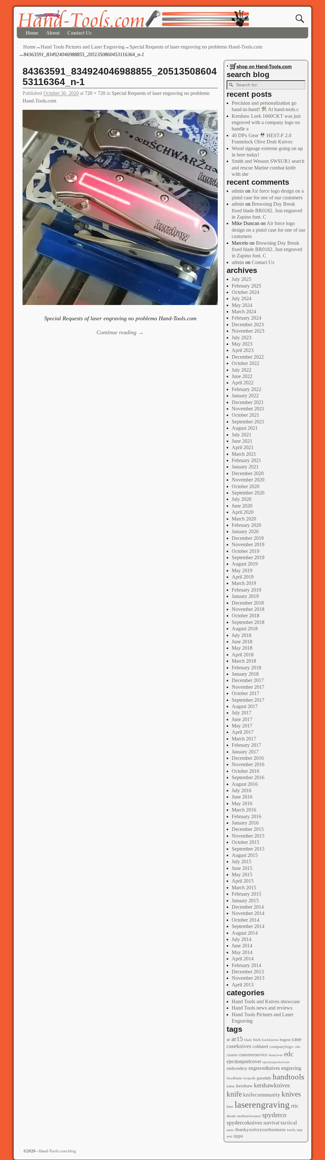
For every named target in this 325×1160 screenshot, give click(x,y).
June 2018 (242, 641)
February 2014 (246, 965)
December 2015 (248, 829)
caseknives (239, 1046)
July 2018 (241, 635)
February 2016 (246, 816)
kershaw (244, 1085)
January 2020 (245, 531)
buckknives (270, 1040)
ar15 (237, 1038)
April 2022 (243, 382)
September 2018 (248, 622)
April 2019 (243, 577)
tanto (230, 1130)
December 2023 (248, 324)
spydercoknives (244, 1122)
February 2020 (246, 525)
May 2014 (242, 952)
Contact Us (79, 33)
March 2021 (244, 454)
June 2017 (242, 719)
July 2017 (241, 712)
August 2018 (245, 628)
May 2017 (242, 725)
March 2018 (244, 661)
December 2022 (248, 357)
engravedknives (264, 1068)
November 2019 (248, 544)
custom (232, 1055)
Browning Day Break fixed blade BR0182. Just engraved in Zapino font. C (267, 210)
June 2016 (242, 796)
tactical (289, 1123)
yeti (229, 1136)
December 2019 (248, 538)
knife (234, 1094)
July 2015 (241, 861)
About (53, 33)
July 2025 (241, 279)
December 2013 (248, 971)
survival (271, 1123)
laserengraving (262, 1104)
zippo (238, 1135)
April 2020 (243, 512)
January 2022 (245, 395)
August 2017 (245, 706)
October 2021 (245, 415)
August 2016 (245, 784)
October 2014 (245, 920)
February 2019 (246, 590)
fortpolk (249, 1078)
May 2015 (242, 874)
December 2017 (248, 680)
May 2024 (242, 305)
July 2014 (241, 939)
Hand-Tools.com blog (57, 1151)
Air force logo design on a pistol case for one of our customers (268, 230)
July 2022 (241, 370)
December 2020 (248, 473)
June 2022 (242, 376)
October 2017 (245, 693)
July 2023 (241, 337)
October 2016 (245, 771)
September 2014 (248, 926)
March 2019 (244, 583)
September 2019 (248, 557)
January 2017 (245, 751)
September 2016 (248, 777)
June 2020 (242, 505)
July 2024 (241, 298)
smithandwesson (249, 1116)
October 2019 (245, 551)
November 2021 (248, 408)
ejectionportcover (244, 1061)
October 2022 (245, 363)
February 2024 (246, 318)
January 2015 (245, 900)
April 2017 (243, 732)
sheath (231, 1116)
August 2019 (245, 564)
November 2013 (248, 978)
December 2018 (248, 603)
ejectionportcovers (275, 1062)
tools (291, 1129)
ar (228, 1039)
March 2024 (244, 311)
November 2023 (248, 331)
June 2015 (242, 868)
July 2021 (241, 434)
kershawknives (272, 1085)
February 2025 (246, 285)
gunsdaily (264, 1078)
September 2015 (248, 849)
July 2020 (241, 499)
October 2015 (245, 842)
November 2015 (248, 836)
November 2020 (248, 479)
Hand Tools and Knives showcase (266, 1001)
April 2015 (243, 881)
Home (32, 33)
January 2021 (245, 466)
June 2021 (242, 441)
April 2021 (243, 447)
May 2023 (242, 344)
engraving (291, 1068)
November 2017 (248, 687)
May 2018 (242, 648)
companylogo (281, 1046)
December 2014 (248, 907)
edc (288, 1054)
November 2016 (248, 764)
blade (248, 1040)
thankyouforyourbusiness (260, 1129)
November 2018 (248, 609)
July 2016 (241, 790)
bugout (285, 1039)
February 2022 (246, 389)
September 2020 (248, 492)
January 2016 (245, 822)
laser (230, 1106)
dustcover (276, 1055)
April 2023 (243, 350)
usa (299, 1129)
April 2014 (243, 958)
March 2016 (244, 809)
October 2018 (245, 615)
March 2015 (244, 887)
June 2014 (242, 945)
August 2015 (245, 855)
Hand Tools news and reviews (262, 1008)
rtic (295, 1106)
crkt (297, 1047)
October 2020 (245, 486)
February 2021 (246, 460)
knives (291, 1094)
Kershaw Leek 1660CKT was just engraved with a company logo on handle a (266, 122)
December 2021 (248, 402)
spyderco (274, 1115)
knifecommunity (261, 1095)
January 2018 (245, 674)
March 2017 (244, 738)
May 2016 (242, 803)
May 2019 (242, 570)
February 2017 (246, 745)
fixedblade (234, 1078)
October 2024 (245, 292)
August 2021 (245, 428)
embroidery (237, 1068)
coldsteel (260, 1046)
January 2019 (245, 596)
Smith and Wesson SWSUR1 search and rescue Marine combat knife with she (268, 167)
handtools (288, 1076)
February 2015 (246, 894)
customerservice (253, 1054)
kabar (231, 1086)
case (297, 1039)
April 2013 (243, 984)
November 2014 (248, 913)
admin (238, 191)
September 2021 (248, 421)
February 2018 (246, 667)
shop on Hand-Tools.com (264, 66)
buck (257, 1039)
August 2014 (245, 933)
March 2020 (244, 518)
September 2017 (248, 700)
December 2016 (248, 758)
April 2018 (243, 654)
